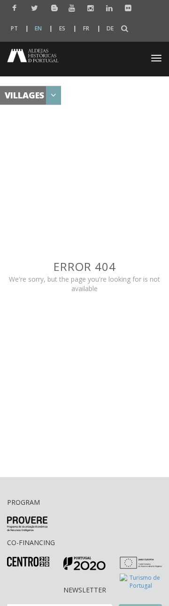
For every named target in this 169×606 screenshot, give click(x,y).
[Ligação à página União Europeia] (141, 562)
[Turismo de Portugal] (141, 581)
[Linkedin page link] (107, 8)
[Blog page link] (50, 7)
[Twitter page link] (32, 8)
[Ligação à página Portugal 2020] (84, 563)
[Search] (124, 29)
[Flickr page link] (126, 8)
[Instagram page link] (88, 8)
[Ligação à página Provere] (27, 524)
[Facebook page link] (13, 8)
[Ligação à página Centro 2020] (28, 561)
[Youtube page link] (69, 8)
